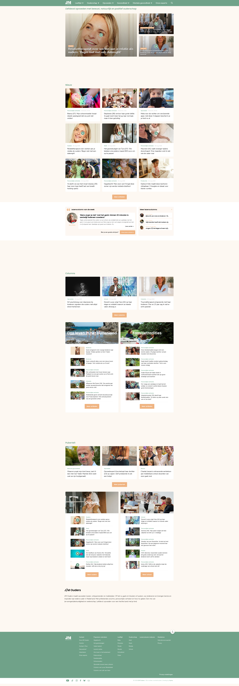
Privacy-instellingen (166, 674)
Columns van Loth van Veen (102, 670)
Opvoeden (107, 3)
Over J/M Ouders (84, 640)
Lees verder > (129, 226)
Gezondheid (122, 3)
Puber (119, 655)
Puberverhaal (98, 655)
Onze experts (161, 3)
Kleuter (120, 649)
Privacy (160, 643)
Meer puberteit (119, 484)
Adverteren (82, 652)
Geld (130, 640)
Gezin (130, 643)
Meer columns (119, 315)
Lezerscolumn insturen (147, 637)
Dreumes (120, 643)
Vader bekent (98, 646)
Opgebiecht (97, 640)
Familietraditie (98, 658)
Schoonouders (98, 661)
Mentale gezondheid (141, 3)
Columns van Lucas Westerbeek (103, 667)
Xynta (171, 680)
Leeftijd (78, 3)
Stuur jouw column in (127, 232)
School (131, 649)
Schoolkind (121, 652)
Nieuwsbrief (82, 649)
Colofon (81, 643)
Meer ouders (92, 575)
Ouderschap (92, 3)
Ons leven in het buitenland (102, 652)
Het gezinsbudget (99, 643)
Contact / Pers (83, 646)
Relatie (131, 646)
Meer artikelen (119, 197)
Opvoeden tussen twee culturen (103, 664)
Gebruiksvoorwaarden (164, 640)
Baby (119, 640)
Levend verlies (98, 649)
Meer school (147, 575)
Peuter (120, 646)
